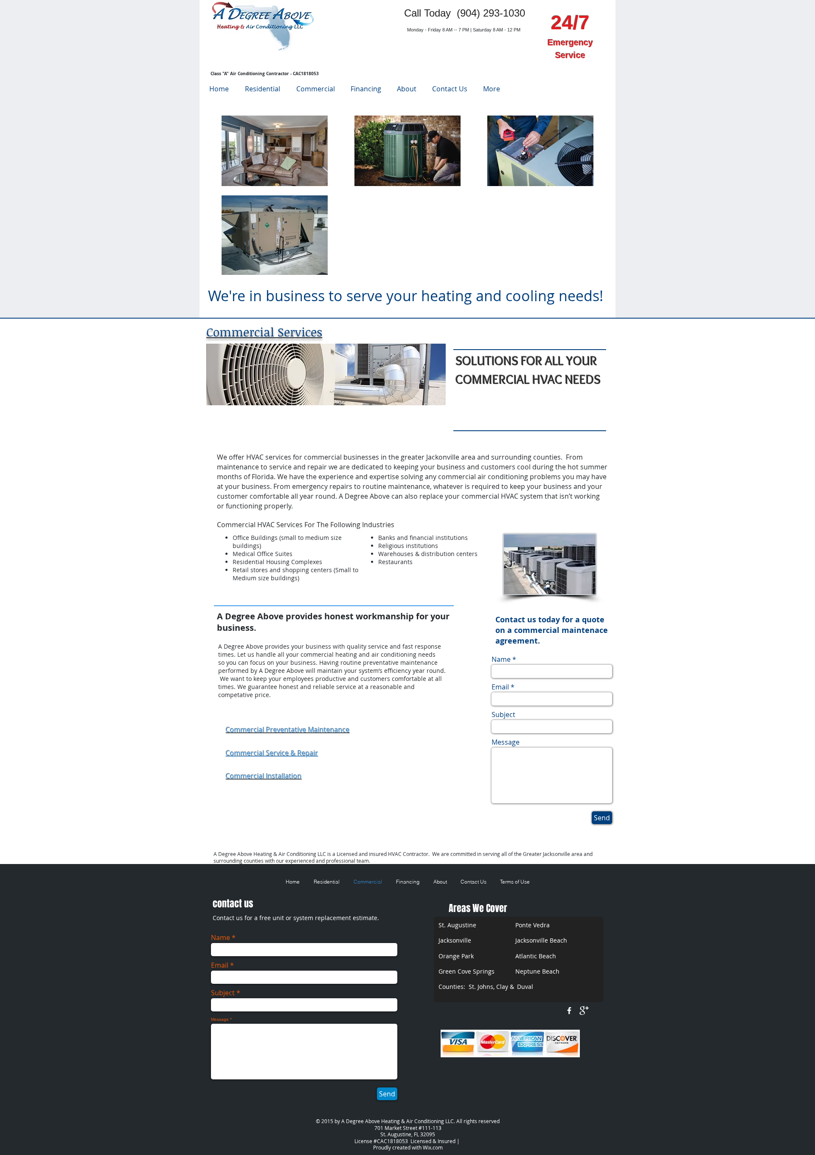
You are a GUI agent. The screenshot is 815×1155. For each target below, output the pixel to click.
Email (500, 686)
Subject (503, 714)
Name (501, 659)
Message (506, 742)
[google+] (584, 1010)
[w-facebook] (569, 1010)
